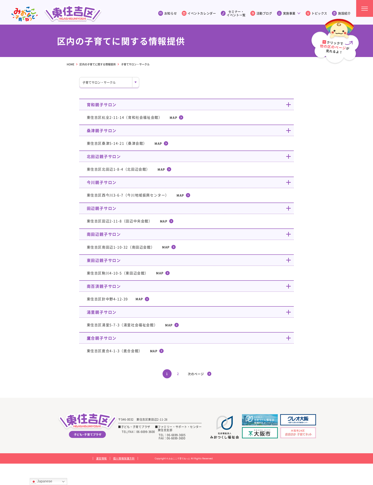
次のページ (196, 374)
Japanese (44, 481)
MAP (173, 117)
